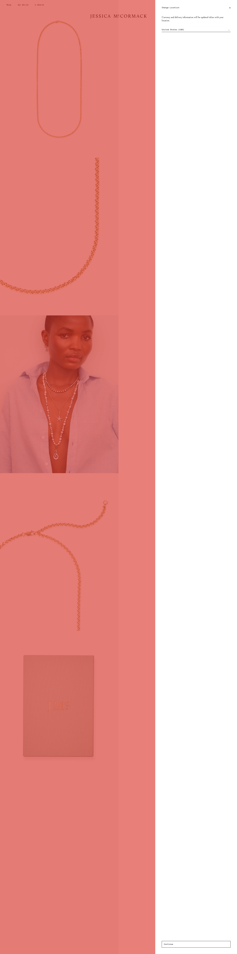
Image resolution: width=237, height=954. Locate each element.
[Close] (230, 7)
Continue (168, 944)
